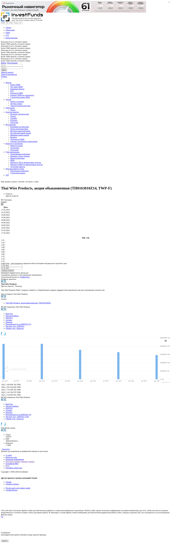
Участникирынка (12, 152)
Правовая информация (15, 459)
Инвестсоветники (17, 158)
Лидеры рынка (16, 104)
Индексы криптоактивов (20, 131)
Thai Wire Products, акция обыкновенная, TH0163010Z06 (28, 303)
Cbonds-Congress (12, 484)
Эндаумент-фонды (17, 167)
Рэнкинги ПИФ (16, 93)
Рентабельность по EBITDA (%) (18, 324)
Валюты (13, 137)
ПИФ (8, 33)
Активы (9, 320)
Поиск (12, 110)
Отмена (4, 77)
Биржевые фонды (17, 89)
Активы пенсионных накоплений (23, 141)
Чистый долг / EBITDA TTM (17, 417)
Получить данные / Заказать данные (20, 462)
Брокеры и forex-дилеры (20, 156)
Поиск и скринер (17, 102)
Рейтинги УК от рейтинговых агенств (25, 162)
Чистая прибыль (12, 316)
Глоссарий (14, 150)
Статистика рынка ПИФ (20, 97)
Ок (2, 517)
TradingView (25, 277)
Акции (8, 27)
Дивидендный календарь (20, 106)
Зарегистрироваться (9, 74)
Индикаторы (11, 125)
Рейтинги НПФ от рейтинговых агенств (26, 165)
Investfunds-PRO (12, 464)
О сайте (9, 455)
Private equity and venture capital (18, 488)
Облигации (10, 30)
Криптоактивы (12, 38)
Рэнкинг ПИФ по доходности (22, 95)
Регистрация (12, 63)
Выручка (9, 314)
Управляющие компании (20, 154)
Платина (13, 120)
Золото (13, 116)
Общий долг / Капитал (15, 328)
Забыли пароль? (7, 72)
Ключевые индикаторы (19, 127)
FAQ (7, 466)
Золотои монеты (12, 112)
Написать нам (11, 457)
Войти (3, 63)
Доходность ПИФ (17, 139)
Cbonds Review (12, 490)
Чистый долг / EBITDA (15, 326)
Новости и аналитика (14, 144)
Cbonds (8, 482)
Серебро (13, 118)
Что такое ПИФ (16, 87)
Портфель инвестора (14, 468)
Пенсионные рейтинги (19, 171)
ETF (7, 35)
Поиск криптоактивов (19, 129)
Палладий (14, 123)
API (7, 175)
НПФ (12, 160)
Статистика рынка (17, 173)
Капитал (9, 322)
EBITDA (9, 318)
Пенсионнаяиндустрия (15, 169)
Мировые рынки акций (19, 135)
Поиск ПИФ (15, 85)
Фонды (8, 83)
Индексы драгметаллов (19, 114)
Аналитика (14, 148)
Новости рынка (16, 146)
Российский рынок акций (20, 133)
